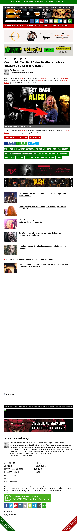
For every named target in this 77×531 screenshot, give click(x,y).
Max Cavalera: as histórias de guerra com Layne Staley (29, 259)
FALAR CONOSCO (65, 7)
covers (21, 78)
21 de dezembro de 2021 (25, 72)
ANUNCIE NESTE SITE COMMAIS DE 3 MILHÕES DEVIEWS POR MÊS (70, 524)
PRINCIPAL (37, 463)
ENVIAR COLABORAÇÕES (38, 7)
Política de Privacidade (27, 492)
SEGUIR (53, 7)
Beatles (17, 59)
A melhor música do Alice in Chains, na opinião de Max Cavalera (42, 247)
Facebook (64, 154)
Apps (59, 157)
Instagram (9, 157)
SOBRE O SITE (10, 7)
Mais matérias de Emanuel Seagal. (21, 456)
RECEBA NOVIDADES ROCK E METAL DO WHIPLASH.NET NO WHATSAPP (38, 2)
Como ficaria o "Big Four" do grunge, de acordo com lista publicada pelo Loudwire (43, 265)
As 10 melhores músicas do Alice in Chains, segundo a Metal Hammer (42, 195)
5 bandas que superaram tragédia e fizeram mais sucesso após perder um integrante (44, 221)
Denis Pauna (25, 59)
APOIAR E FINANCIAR (12, 475)
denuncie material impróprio (52, 490)
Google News (41, 157)
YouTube (29, 157)
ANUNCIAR (22, 7)
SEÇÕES (46, 26)
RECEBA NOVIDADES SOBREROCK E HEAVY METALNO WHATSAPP (7, 524)
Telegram (53, 154)
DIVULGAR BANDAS (11, 472)
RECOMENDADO (39, 466)
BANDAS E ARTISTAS (60, 26)
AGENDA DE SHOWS (33, 26)
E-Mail (51, 157)
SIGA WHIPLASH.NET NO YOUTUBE (18, 126)
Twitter (20, 157)
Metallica (44, 78)
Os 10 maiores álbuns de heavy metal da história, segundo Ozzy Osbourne (40, 234)
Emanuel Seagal (18, 70)
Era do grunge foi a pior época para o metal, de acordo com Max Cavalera (42, 208)
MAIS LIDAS (37, 469)
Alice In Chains (9, 59)
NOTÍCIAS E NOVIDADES (14, 26)
